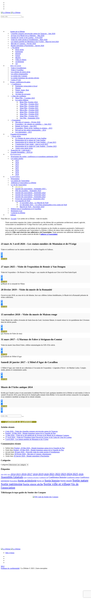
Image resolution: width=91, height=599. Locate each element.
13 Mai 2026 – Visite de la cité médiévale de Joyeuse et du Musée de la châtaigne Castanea (37, 435)
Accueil (13, 219)
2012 (5, 474)
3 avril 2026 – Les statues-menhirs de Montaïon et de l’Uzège (26, 439)
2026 (81, 474)
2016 (24, 474)
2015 (18, 474)
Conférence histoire (57, 477)
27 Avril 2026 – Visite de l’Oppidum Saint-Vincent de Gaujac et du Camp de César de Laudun (38, 437)
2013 (9, 474)
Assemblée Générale (12, 477)
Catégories (4, 465)
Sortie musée (66, 480)
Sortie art (40, 481)
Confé (25, 477)
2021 (52, 474)
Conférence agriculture (33, 477)
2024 (69, 474)
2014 (13, 474)
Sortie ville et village (57, 484)
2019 (41, 474)
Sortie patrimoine (12, 484)
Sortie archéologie (27, 480)
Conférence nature (73, 477)
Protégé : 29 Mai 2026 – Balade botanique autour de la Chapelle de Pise (30, 433)
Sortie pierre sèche (33, 484)
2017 (29, 474)
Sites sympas (9, 553)
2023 (63, 474)
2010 (2, 474)
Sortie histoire (52, 480)
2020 (46, 474)
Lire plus (4, 259)
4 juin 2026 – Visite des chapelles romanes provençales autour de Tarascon (31, 431)
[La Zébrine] (10, 12)
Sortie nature (80, 480)
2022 (57, 474)
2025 (75, 474)
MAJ (2, 566)
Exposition (13, 481)
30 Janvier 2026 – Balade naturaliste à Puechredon (31, 456)
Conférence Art (43, 477)
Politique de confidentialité (10, 568)
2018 (35, 474)
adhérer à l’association (49, 234)
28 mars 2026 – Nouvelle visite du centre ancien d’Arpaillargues (37, 452)
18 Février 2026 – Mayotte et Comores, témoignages (32, 454)
